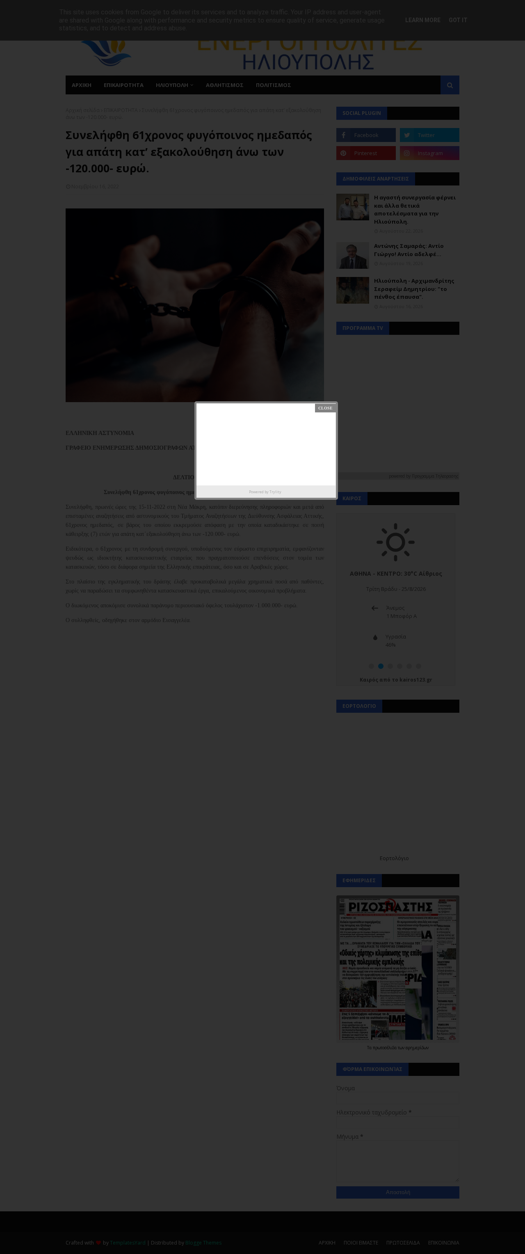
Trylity (275, 491)
